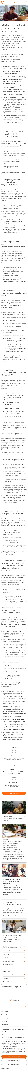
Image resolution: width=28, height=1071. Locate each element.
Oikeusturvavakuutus (8, 964)
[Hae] (14, 2)
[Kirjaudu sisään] (21, 2)
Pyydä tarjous (14, 793)
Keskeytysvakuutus (7, 954)
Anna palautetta (5, 1014)
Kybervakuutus (6, 971)
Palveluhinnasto (4, 1021)
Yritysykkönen (6, 981)
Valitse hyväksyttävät (14, 1061)
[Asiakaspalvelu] (18, 2)
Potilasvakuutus (6, 968)
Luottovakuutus (6, 957)
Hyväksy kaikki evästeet (14, 1057)
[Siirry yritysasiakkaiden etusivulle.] (2, 2)
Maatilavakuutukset (7, 978)
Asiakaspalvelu (4, 1011)
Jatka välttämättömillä (14, 1064)
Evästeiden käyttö (5, 1018)
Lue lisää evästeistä (5, 1068)
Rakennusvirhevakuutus (9, 961)
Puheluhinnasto (4, 1024)
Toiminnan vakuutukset (8, 951)
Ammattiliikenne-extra (8, 975)
